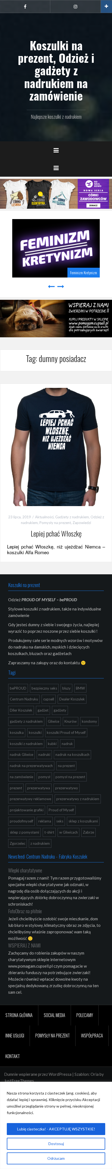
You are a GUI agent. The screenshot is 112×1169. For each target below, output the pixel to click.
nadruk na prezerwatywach (31, 765)
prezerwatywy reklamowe (30, 799)
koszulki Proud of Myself (66, 732)
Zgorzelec (17, 843)
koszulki (35, 732)
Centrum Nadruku (24, 699)
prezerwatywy (66, 788)
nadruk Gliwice (21, 754)
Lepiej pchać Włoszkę (56, 533)
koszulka (17, 732)
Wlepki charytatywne (25, 870)
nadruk (67, 743)
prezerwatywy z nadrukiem (77, 799)
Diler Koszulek (21, 710)
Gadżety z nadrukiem (72, 517)
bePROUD (18, 688)
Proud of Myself (61, 810)
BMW (80, 688)
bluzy (66, 688)
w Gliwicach (68, 832)
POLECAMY (84, 1015)
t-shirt (49, 832)
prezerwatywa (38, 788)
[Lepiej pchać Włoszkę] (56, 446)
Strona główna (19, 1015)
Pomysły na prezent (55, 522)
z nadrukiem (40, 843)
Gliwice (53, 721)
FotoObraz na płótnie (25, 911)
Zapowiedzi (82, 522)
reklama (44, 821)
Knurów (70, 721)
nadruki (44, 754)
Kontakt (12, 1056)
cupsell (48, 699)
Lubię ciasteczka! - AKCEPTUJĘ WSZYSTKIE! (56, 1129)
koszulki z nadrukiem (26, 743)
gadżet (43, 710)
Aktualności (44, 517)
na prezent (66, 765)
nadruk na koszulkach (72, 754)
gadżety (60, 710)
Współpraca (92, 1035)
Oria (95, 1074)
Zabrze (88, 832)
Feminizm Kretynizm (23, 272)
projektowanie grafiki (26, 810)
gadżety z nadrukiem (26, 721)
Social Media (54, 1015)
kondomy (89, 721)
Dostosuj (56, 1143)
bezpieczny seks (44, 688)
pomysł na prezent (70, 777)
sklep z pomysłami (24, 832)
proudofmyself (21, 821)
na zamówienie (21, 777)
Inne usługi (14, 1035)
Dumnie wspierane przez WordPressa (37, 1074)
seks (59, 821)
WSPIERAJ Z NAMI (24, 945)
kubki (52, 743)
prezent (16, 788)
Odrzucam (56, 1158)
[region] (56, 1125)
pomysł (44, 777)
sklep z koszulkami (83, 821)
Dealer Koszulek (72, 699)
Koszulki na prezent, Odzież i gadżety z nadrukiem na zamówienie (56, 70)
